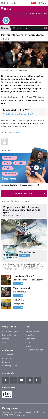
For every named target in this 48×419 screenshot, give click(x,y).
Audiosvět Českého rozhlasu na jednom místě (20, 185)
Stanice (5, 339)
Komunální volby (9, 335)
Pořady (7, 168)
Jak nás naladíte (32, 331)
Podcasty (6, 362)
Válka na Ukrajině (10, 331)
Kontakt (28, 346)
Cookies (5, 412)
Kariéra (28, 342)
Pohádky (19, 163)
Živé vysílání (9, 173)
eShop (5, 342)
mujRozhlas (6, 150)
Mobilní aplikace (9, 366)
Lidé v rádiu (30, 339)
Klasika (5, 28)
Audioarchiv (41, 14)
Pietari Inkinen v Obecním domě (17, 114)
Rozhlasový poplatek (34, 350)
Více (29, 28)
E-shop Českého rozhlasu (17, 202)
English (42, 412)
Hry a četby (9, 158)
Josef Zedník (13, 132)
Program (30, 14)
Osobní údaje (16, 412)
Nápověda (29, 335)
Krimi (6, 163)
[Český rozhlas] (9, 3)
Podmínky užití (30, 412)
